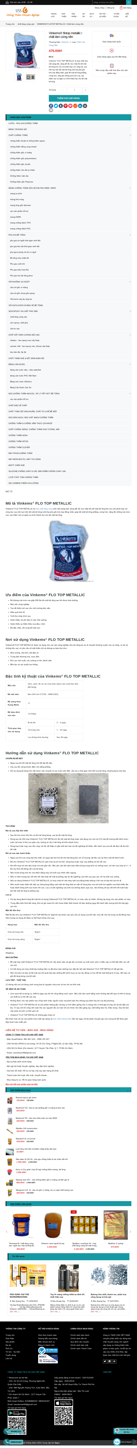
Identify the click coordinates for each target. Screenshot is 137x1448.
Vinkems (65, 42)
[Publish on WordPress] (85, 106)
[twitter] (105, 1362)
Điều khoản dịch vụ (46, 1342)
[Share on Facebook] (51, 106)
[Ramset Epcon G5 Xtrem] (10, 1100)
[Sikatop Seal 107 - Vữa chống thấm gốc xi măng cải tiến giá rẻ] (10, 1183)
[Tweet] (56, 106)
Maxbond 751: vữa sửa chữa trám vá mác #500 (36, 1118)
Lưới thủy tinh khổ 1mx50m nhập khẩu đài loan (36, 1149)
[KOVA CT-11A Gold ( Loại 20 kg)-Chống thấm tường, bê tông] (10, 1172)
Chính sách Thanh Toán (81, 1348)
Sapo (57, 1443)
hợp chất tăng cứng (44, 509)
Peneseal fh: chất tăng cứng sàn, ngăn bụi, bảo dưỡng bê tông (21, 1245)
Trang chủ (54, 15)
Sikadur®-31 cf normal (25, 1139)
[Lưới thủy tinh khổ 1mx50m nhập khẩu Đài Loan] (10, 1152)
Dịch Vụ (92, 15)
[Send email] (51, 110)
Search (128, 2)
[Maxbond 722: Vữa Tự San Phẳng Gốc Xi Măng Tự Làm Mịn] (10, 1111)
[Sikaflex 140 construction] (10, 1131)
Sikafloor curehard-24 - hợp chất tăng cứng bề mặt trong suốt (84, 1245)
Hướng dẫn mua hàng (48, 1338)
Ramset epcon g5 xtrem (26, 1097)
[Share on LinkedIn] (80, 106)
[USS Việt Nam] (25, 11)
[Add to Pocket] (70, 106)
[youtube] (114, 1362)
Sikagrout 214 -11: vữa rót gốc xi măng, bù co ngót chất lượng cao (44, 1190)
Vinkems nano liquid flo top (52, 1243)
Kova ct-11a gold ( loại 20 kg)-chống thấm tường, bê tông (40, 1169)
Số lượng (52, 90)
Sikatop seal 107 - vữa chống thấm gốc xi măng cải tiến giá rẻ (42, 1180)
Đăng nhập (99, 8)
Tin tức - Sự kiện (103, 15)
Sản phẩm (74, 15)
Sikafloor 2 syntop (115, 1243)
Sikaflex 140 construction (26, 1128)
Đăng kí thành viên (46, 1345)
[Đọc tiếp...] (14, 1312)
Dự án (83, 15)
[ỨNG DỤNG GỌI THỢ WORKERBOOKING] (28, 1278)
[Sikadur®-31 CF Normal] (10, 1142)
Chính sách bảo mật (79, 1345)
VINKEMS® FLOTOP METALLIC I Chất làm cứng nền (60, 24)
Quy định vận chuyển (80, 1342)
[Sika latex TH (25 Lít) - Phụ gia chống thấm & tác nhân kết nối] (10, 1162)
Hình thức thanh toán (47, 1335)
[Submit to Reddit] (75, 106)
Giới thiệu (64, 15)
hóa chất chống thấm (62, 1019)
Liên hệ (127, 15)
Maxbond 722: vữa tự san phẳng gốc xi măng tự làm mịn (40, 1108)
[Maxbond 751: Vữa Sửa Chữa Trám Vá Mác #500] (10, 1121)
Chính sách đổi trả (79, 1338)
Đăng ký (111, 8)
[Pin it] (65, 106)
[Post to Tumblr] (61, 106)
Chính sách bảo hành (80, 1335)
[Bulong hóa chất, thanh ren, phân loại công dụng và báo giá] (109, 1278)
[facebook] (110, 1362)
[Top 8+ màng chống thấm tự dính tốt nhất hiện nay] (68, 1278)
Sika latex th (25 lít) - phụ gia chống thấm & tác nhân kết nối (42, 1159)
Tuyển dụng (116, 15)
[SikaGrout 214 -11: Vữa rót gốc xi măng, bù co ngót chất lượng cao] (10, 1193)
